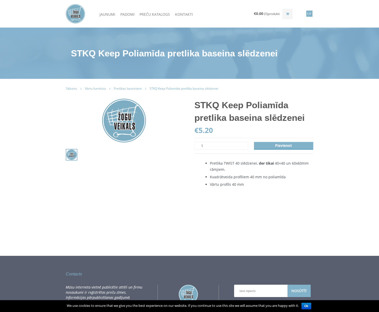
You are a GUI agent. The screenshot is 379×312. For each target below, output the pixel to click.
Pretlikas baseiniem (128, 88)
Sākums (71, 88)
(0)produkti (267, 13)
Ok (306, 306)
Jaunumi (107, 14)
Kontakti (184, 14)
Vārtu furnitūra (95, 88)
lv (309, 13)
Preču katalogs (154, 14)
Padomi (127, 14)
